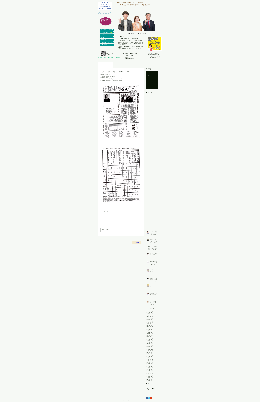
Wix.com (125, 400)
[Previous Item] (148, 75)
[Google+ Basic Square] (151, 398)
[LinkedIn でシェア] (107, 211)
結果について (129, 55)
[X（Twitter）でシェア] (104, 211)
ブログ (102, 35)
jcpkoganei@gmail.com (153, 54)
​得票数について (129, 58)
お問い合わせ (104, 44)
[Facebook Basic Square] (147, 398)
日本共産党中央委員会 (106, 42)
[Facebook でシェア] (101, 211)
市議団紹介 (103, 39)
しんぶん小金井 (104, 32)
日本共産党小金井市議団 (107, 30)
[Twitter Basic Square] (149, 398)
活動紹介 (103, 37)
